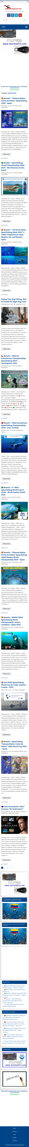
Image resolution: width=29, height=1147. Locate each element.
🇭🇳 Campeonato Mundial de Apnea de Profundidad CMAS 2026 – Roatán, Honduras (13, 1030)
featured (5, 158)
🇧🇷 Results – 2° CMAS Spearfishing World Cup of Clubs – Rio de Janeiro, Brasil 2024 (13, 491)
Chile (16, 365)
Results (16, 105)
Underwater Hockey (13, 813)
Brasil (16, 172)
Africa (14, 1128)
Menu (2, 1)
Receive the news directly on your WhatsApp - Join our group (14, 87)
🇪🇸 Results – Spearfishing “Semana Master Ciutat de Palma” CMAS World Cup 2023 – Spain (14, 745)
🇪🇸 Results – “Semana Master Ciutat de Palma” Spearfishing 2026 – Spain (14, 100)
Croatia (16, 689)
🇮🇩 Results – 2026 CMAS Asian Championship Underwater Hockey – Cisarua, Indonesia (12, 1000)
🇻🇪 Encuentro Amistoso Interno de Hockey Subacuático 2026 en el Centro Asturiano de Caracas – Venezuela (13, 1024)
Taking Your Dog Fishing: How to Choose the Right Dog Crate (14, 300)
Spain (20, 105)
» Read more (6, 154)
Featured (16, 751)
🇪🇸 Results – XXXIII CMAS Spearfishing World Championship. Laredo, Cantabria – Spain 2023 (12, 621)
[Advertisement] (14, 70)
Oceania (14, 1140)
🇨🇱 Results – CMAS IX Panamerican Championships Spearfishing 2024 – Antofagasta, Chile (13, 359)
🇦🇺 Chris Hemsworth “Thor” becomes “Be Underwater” (13, 807)
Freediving (23, 811)
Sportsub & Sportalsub (18, 1144)
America (14, 1131)
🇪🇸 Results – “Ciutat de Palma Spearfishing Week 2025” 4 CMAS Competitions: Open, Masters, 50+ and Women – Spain (13, 235)
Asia (14, 1134)
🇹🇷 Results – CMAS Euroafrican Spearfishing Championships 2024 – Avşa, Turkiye (14, 425)
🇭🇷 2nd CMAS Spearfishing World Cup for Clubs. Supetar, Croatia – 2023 (13, 684)
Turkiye (3, 432)
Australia (18, 811)
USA (24, 304)
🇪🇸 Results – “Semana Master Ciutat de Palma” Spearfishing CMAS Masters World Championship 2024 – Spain (14, 556)
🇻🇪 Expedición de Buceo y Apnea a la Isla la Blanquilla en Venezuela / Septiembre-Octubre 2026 (13, 1017)
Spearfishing (4, 107)
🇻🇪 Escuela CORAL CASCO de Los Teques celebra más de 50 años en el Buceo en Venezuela (12, 1036)
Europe (14, 1137)
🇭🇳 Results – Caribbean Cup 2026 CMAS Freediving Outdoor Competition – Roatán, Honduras (14, 995)
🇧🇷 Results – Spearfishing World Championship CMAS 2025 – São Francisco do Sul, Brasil (13, 166)
